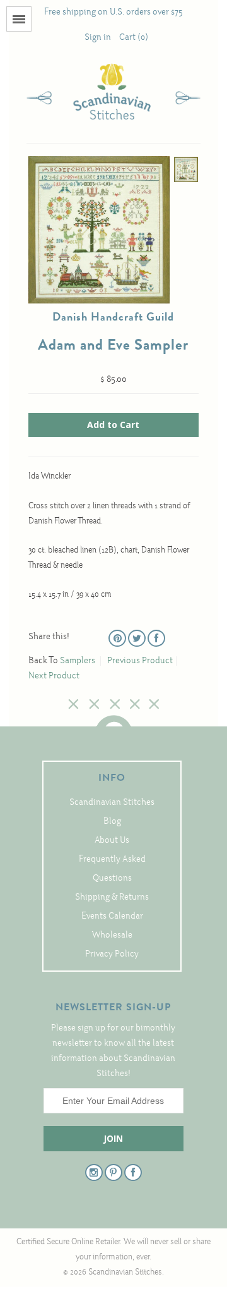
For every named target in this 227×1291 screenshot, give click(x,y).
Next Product (53, 676)
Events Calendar (112, 916)
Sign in (97, 37)
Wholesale (112, 935)
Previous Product (140, 661)
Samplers (77, 661)
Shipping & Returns (112, 897)
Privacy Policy (112, 954)
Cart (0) (133, 37)
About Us (112, 840)
